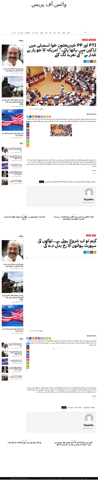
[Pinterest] (91, 61)
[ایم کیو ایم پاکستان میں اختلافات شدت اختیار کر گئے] (5, 182)
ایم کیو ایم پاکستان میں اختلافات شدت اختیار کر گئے (16, 180)
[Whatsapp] (47, 116)
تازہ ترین (14, 32)
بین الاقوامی (27, 32)
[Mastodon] (41, 116)
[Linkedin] (36, 116)
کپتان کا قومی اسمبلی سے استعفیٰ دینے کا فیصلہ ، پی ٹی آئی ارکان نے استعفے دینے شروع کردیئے (73, 218)
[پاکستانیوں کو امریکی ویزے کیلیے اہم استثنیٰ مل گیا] (12, 120)
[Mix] (44, 116)
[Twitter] (88, 61)
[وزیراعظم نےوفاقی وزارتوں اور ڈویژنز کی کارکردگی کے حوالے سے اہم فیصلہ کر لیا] (5, 174)
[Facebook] (85, 61)
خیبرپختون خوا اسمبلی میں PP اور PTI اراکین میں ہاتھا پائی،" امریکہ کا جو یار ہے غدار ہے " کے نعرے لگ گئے (70, 182)
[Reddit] (33, 116)
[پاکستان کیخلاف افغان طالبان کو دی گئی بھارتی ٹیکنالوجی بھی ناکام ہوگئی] (12, 87)
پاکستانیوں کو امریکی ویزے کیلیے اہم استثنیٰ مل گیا (12, 134)
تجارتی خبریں (35, 32)
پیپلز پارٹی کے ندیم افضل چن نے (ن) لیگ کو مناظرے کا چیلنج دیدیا (13, 70)
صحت (58, 32)
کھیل (54, 32)
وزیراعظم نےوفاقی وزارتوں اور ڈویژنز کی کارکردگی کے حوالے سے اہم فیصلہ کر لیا (15, 173)
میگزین (63, 32)
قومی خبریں (20, 32)
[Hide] (26, 148)
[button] (85, 33)
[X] (30, 116)
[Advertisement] (49, 20)
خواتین (68, 32)
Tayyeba (41, 109)
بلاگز (46, 32)
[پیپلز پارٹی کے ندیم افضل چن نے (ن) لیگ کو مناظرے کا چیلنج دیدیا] (12, 55)
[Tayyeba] (37, 109)
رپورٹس (41, 32)
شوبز (50, 32)
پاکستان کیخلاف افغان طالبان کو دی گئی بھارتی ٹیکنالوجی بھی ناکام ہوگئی (12, 102)
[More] (50, 116)
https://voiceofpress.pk (88, 202)
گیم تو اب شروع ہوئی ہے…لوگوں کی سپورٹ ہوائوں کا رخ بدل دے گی (24, 218)
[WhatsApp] (94, 61)
